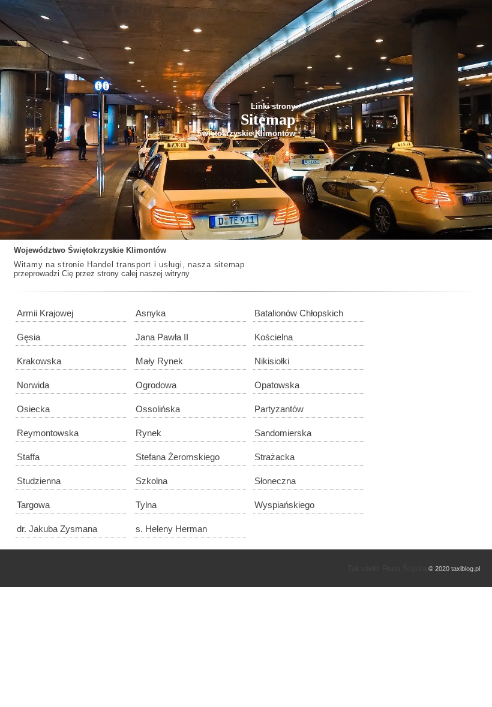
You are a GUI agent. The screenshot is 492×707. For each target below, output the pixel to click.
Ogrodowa (156, 385)
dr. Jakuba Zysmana (57, 529)
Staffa (28, 457)
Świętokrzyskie (96, 250)
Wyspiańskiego (284, 505)
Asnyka (151, 313)
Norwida (33, 385)
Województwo (39, 250)
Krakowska (39, 361)
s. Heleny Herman (171, 529)
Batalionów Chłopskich (298, 313)
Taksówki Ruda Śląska (387, 568)
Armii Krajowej (45, 313)
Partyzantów (279, 409)
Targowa (33, 505)
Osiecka (33, 409)
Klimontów (146, 250)
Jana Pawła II (162, 337)
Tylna (146, 505)
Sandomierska (282, 433)
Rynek (148, 433)
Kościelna (273, 337)
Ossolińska (158, 409)
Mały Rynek (159, 361)
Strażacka (274, 457)
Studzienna (39, 481)
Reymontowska (48, 433)
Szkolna (151, 481)
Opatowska (276, 385)
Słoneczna (275, 481)
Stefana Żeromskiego (178, 457)
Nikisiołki (271, 361)
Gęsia (28, 337)
